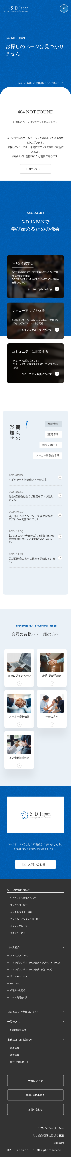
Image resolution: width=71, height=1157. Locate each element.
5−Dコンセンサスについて (23, 898)
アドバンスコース (19, 955)
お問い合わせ (37, 864)
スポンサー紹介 (17, 933)
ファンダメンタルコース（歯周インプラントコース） (35, 962)
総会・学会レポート (19, 1062)
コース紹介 (13, 947)
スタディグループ (18, 926)
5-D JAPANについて (18, 890)
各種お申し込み (17, 990)
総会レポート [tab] (50, 445)
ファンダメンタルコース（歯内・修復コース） (31, 969)
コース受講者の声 (18, 997)
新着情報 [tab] (53, 424)
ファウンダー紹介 (19, 905)
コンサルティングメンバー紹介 (25, 919)
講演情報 (14, 1055)
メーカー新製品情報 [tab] (47, 455)
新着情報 (14, 1048)
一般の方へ (13, 1021)
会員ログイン (35, 1080)
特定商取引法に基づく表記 (48, 1135)
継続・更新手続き (35, 1095)
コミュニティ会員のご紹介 (22, 1011)
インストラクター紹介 (21, 912)
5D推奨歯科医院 (18, 1029)
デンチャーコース (18, 976)
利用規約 (59, 1142)
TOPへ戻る (33, 168)
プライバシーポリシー (51, 1128)
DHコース (15, 983)
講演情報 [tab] (53, 434)
